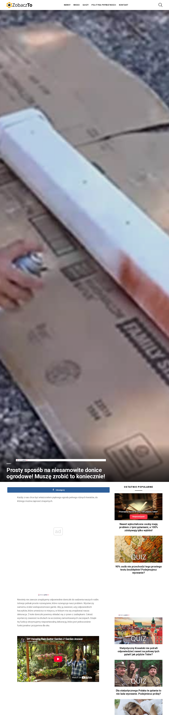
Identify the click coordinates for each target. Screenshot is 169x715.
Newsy (67, 5)
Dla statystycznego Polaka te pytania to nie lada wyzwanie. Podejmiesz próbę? (138, 692)
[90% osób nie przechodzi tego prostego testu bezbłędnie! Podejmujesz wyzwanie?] (138, 549)
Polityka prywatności (104, 5)
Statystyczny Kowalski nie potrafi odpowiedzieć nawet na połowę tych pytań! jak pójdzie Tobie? (138, 651)
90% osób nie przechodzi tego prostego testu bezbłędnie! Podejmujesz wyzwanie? (138, 569)
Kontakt (123, 5)
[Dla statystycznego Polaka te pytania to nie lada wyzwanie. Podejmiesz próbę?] (138, 673)
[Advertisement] (61, 453)
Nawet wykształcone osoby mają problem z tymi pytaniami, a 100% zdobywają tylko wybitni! (138, 527)
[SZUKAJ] (160, 5)
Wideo (76, 5)
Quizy (86, 5)
